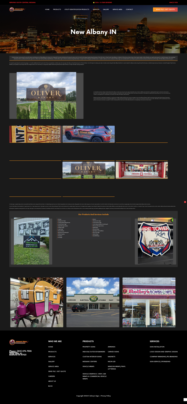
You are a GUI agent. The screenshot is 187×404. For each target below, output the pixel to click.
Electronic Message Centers (98, 225)
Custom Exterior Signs (97, 222)
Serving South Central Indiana (22, 2)
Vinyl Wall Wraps (96, 235)
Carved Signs (113, 352)
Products (57, 9)
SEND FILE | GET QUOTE (165, 9)
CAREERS (51, 376)
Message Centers (90, 362)
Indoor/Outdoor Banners (94, 352)
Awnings (59, 219)
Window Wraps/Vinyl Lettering (116, 368)
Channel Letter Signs (97, 220)
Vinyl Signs (60, 235)
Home (47, 9)
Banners (94, 219)
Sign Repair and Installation (98, 230)
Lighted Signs (95, 227)
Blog (50, 386)
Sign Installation (157, 347)
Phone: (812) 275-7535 (20, 351)
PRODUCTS (52, 352)
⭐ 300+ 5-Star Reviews (102, 2)
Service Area (117, 9)
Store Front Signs (96, 232)
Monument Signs (96, 229)
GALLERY (51, 362)
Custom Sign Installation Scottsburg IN (100, 224)
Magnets (111, 357)
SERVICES (51, 357)
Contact (129, 9)
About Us (52, 381)
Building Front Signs (62, 220)
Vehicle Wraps (95, 234)
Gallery (106, 9)
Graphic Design (61, 227)
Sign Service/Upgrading (160, 362)
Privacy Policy (106, 396)
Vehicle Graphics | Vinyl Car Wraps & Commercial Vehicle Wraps (95, 376)
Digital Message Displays (63, 225)
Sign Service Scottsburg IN (63, 232)
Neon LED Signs (61, 230)
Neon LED (111, 362)
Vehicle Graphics (61, 234)
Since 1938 (173, 2)
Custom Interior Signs (62, 224)
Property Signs (89, 347)
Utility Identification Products (77, 9)
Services (96, 9)
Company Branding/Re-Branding (164, 357)
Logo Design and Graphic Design (164, 352)
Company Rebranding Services (64, 222)
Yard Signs (60, 237)
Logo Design (60, 229)
